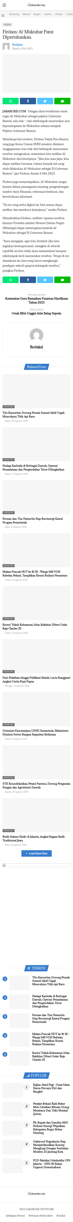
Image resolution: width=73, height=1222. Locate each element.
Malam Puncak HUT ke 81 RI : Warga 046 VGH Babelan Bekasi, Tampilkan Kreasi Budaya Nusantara (50, 1039)
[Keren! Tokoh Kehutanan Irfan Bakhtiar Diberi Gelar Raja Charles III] (36, 603)
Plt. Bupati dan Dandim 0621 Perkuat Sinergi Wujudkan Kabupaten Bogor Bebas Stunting (50, 1127)
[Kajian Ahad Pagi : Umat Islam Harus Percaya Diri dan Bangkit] (13, 1090)
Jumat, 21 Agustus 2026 (16, 738)
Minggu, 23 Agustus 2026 (17, 685)
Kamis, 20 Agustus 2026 (16, 791)
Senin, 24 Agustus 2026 (16, 579)
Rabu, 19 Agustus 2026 (15, 844)
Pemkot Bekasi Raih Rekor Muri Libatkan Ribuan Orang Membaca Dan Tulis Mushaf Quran (51, 1109)
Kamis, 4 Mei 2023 (22, 48)
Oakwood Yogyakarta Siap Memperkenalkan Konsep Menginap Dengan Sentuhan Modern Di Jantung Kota (50, 1146)
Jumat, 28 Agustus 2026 (16, 420)
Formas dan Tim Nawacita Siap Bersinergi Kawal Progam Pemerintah (51, 1018)
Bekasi (26, 14)
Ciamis (48, 14)
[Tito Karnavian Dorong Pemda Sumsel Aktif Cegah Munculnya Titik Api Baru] (36, 391)
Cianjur (59, 14)
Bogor (37, 14)
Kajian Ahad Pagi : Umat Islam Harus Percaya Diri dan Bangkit (51, 1088)
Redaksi (17, 45)
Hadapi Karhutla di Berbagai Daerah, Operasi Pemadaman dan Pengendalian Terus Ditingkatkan (50, 1001)
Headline (8, 406)
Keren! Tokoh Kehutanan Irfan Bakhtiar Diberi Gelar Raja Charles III (51, 1056)
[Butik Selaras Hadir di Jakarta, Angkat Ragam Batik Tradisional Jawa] (36, 815)
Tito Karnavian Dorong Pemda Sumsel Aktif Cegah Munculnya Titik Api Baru (51, 981)
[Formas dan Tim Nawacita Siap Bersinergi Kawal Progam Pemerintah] (36, 497)
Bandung (14, 14)
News (7, 24)
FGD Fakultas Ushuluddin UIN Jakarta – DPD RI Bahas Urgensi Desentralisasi (51, 1164)
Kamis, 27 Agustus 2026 (16, 473)
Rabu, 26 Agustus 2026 (16, 526)
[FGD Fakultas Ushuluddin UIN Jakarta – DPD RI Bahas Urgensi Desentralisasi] (13, 1166)
